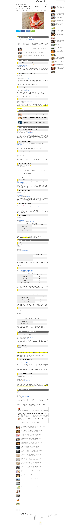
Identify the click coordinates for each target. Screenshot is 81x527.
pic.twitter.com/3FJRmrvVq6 (25, 396)
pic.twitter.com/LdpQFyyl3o (25, 65)
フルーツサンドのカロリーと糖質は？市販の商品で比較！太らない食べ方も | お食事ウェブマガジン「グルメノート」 (33, 414)
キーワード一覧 (50, 514)
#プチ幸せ (39, 64)
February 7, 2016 (28, 196)
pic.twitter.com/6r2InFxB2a (22, 195)
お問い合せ (49, 515)
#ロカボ (25, 219)
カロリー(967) (48, 4)
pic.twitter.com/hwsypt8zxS (32, 337)
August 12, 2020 (27, 133)
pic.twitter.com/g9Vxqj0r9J (30, 132)
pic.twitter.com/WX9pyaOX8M (22, 220)
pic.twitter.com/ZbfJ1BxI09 (25, 250)
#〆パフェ (27, 219)
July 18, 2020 (25, 102)
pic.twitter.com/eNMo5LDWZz (20, 182)
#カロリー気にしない (42, 64)
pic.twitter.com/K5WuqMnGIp (35, 206)
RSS (48, 516)
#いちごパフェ (36, 64)
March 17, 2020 (30, 271)
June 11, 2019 (26, 338)
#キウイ (30, 219)
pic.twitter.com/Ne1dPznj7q (30, 270)
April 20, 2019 (25, 66)
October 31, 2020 (32, 221)
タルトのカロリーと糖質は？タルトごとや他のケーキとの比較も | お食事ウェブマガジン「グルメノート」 (34, 408)
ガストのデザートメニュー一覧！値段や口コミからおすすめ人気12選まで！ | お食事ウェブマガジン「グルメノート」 (33, 419)
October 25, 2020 (26, 350)
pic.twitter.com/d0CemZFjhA (26, 380)
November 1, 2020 (27, 78)
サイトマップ (55, 515)
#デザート (25, 270)
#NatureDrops (22, 270)
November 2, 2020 (26, 90)
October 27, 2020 (26, 362)
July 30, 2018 (24, 145)
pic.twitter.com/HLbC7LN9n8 (32, 89)
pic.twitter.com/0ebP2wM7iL (28, 101)
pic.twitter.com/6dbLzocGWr (31, 39)
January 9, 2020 (27, 183)
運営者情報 (55, 514)
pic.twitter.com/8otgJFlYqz (20, 144)
